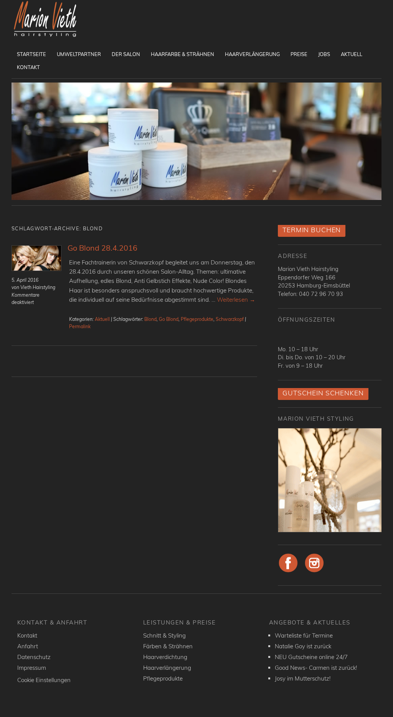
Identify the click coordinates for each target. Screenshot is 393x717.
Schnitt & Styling (164, 635)
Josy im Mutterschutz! (302, 678)
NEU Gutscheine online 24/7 (311, 657)
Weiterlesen (236, 299)
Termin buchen (311, 230)
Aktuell (351, 54)
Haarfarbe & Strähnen (182, 54)
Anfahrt (27, 646)
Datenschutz (34, 657)
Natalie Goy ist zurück (303, 646)
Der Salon (126, 54)
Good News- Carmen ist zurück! (316, 667)
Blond (150, 319)
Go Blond (168, 319)
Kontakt (28, 67)
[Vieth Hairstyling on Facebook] (288, 571)
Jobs (324, 54)
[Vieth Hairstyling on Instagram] (314, 571)
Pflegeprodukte (197, 319)
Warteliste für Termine (304, 635)
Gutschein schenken (323, 393)
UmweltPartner (79, 54)
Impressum (31, 667)
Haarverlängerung (252, 54)
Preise (299, 54)
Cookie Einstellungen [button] (44, 680)
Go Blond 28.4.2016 (102, 248)
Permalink (80, 326)
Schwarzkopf (230, 319)
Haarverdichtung (165, 657)
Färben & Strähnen (168, 646)
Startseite (31, 54)
